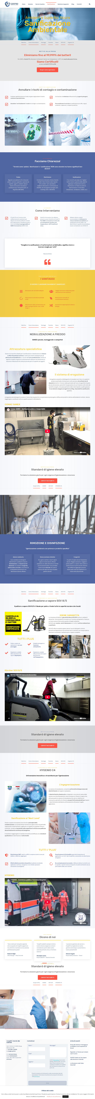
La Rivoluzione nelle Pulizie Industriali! (77, 1064)
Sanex (56, 42)
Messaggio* (53, 1045)
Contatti (79, 4)
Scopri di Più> (36, 486)
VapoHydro (18, 655)
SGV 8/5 (63, 42)
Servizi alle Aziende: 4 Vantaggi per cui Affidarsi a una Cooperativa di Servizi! (79, 1046)
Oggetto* (30, 1061)
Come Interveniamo (34, 42)
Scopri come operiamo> (47, 70)
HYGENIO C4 (58, 486)
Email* (30, 1053)
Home (23, 4)
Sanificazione (51, 4)
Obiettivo (23, 42)
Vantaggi (43, 42)
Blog (73, 4)
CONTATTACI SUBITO (47, 481)
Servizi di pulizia (40, 4)
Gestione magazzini (63, 4)
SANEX (44, 486)
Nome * (30, 1045)
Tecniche (50, 42)
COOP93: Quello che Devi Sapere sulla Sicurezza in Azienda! (78, 1058)
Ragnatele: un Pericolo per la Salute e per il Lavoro (79, 1052)
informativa (56, 1060)
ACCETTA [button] (65, 1096)
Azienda (30, 4)
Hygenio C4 (71, 42)
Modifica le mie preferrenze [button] (54, 1096)
